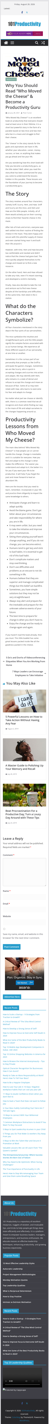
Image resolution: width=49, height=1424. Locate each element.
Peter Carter (27, 113)
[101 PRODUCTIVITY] (20, 1209)
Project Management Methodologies (19, 1274)
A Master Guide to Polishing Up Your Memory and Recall (24, 767)
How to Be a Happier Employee (16, 1082)
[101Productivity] (6, 43)
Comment (8, 855)
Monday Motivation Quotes (15, 1280)
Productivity (11, 79)
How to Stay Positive (12, 1296)
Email (6, 903)
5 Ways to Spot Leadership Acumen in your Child (24, 1129)
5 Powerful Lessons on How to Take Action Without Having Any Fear (23, 720)
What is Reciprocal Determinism (17, 1291)
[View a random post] (43, 43)
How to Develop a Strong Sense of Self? (20, 1028)
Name (7, 891)
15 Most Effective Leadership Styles (18, 1263)
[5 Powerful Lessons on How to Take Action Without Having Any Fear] (24, 691)
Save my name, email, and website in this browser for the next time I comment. (23, 936)
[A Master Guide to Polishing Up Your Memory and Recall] (24, 740)
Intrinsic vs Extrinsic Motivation (17, 1302)
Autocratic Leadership (13, 1269)
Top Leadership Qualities (14, 1285)
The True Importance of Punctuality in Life (21, 1169)
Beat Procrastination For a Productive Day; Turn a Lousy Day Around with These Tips (23, 814)
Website (7, 916)
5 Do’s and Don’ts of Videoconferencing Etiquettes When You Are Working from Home (25, 661)
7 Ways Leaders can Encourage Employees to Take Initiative (27, 673)
